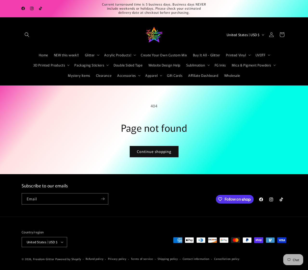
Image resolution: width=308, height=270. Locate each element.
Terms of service (142, 259)
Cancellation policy (226, 259)
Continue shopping (154, 151)
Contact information (196, 259)
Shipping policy (168, 259)
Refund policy (94, 259)
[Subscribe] (102, 198)
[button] (27, 34)
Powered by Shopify (68, 259)
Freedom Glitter (44, 259)
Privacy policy (117, 259)
